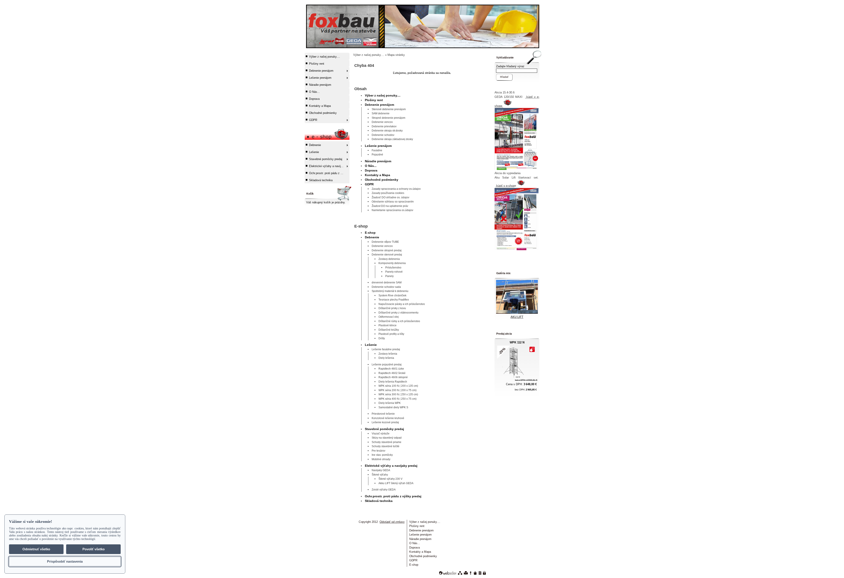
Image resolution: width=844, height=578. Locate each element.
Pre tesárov (378, 450)
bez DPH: (526, 389)
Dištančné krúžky (388, 329)
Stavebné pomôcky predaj (325, 159)
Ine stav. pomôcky (382, 454)
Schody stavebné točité (385, 446)
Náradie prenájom (320, 84)
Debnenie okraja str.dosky (387, 130)
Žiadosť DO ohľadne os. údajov (390, 197)
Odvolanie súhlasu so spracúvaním (393, 201)
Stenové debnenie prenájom (389, 109)
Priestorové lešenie (383, 413)
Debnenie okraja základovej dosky (392, 139)
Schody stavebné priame (386, 442)
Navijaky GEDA (381, 470)
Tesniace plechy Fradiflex (393, 299)
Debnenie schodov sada (386, 286)
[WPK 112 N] (514, 377)
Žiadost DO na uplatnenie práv (390, 206)
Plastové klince (387, 325)
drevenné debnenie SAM (387, 282)
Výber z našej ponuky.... (324, 56)
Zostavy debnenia (389, 259)
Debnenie (315, 145)
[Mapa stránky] (460, 573)
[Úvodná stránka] (475, 573)
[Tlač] (466, 573)
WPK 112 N (517, 342)
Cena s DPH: (521, 384)
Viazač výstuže (380, 433)
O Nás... (314, 91)
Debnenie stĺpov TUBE (385, 241)
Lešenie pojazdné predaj (387, 364)
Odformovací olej (388, 316)
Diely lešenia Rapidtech (392, 381)
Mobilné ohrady (381, 459)
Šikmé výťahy (380, 474)
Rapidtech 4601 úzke (391, 368)
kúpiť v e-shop (505, 185)
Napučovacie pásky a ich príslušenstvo (401, 304)
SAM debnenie (380, 113)
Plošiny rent (316, 63)
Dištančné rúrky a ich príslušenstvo (399, 321)
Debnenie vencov (382, 122)
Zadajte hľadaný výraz (510, 66)
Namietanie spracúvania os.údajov (392, 210)
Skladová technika (321, 180)
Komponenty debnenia (392, 263)
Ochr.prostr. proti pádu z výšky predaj (329, 173)
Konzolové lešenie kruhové (388, 418)
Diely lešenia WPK (389, 403)
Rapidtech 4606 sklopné (393, 377)
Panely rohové (394, 271)
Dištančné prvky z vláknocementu (398, 312)
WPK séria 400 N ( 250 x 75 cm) (397, 398)
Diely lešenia (386, 357)
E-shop (370, 232)
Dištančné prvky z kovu (392, 308)
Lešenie (314, 152)
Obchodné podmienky (323, 113)
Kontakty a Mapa (320, 106)
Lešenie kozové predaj (385, 422)
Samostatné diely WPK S (393, 407)
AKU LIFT (517, 317)
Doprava (314, 98)
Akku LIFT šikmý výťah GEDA (395, 483)
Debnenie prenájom (321, 70)
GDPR (313, 120)
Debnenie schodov (383, 135)
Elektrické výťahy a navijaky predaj (329, 166)
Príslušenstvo (393, 267)
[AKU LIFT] (517, 312)
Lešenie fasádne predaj (386, 349)
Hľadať (504, 76)
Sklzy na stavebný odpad (387, 437)
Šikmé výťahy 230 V (390, 478)
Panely (389, 276)
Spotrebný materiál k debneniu (390, 291)
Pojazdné (377, 154)
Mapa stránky (396, 55)
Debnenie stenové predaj (387, 254)
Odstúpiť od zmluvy (392, 521)
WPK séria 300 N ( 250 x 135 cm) (398, 394)
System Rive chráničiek (392, 295)
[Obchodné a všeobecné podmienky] (480, 573)
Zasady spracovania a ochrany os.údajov (396, 188)
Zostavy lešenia (387, 353)
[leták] (516, 249)
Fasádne (377, 150)
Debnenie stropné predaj (387, 250)
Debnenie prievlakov (384, 126)
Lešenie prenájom (320, 77)
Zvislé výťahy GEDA (384, 489)
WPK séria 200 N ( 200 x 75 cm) (397, 390)
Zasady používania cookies (388, 193)
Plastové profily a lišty (391, 333)
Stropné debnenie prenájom (388, 117)
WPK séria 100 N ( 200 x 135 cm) (398, 385)
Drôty (381, 338)
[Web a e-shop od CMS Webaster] (447, 573)
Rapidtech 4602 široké (392, 373)
